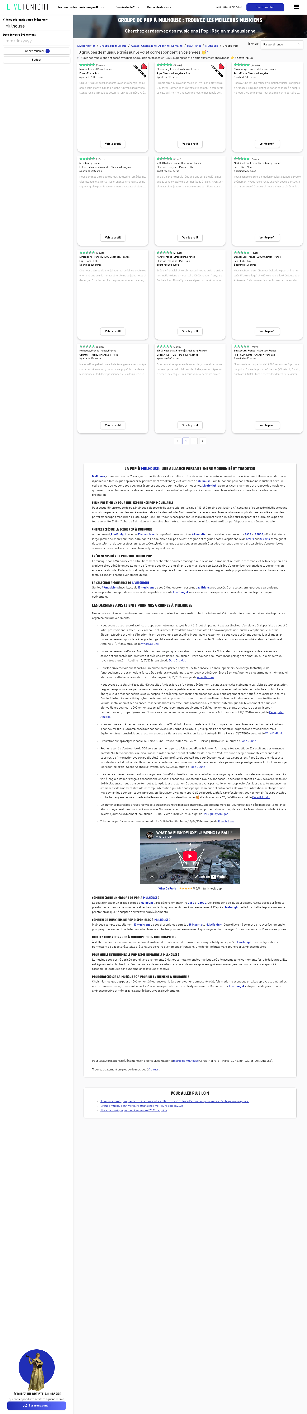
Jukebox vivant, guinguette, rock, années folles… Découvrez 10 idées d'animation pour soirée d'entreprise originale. (174, 1101)
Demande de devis (159, 7)
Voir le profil (113, 143)
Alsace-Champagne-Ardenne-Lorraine (157, 45)
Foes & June (248, 741)
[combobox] (36, 26)
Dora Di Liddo (177, 660)
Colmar (154, 1069)
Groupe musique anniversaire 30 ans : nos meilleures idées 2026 (141, 1105)
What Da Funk (150, 643)
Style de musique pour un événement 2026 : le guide (133, 1110)
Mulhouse (211, 45)
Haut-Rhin (194, 45)
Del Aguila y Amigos (215, 814)
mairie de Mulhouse (186, 1060)
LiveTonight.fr (86, 45)
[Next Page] (202, 441)
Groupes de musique (113, 45)
